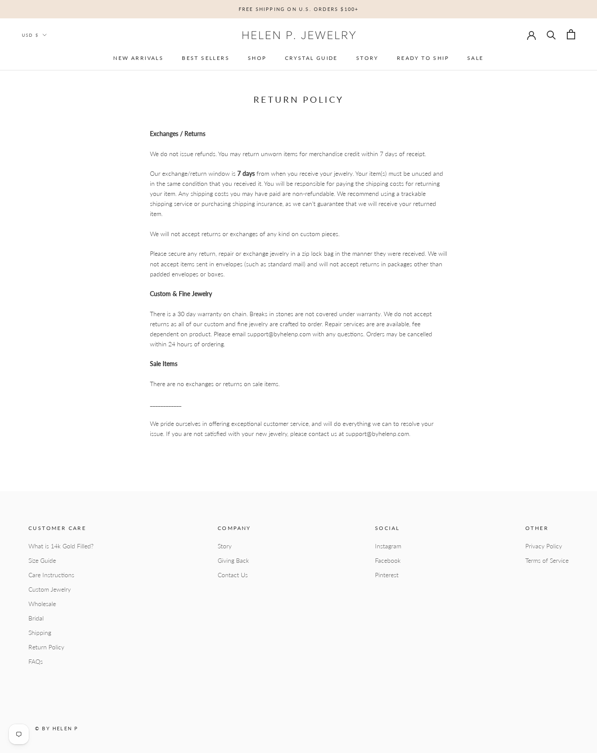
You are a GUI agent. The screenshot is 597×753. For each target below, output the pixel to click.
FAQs (35, 661)
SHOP (257, 58)
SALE (475, 58)
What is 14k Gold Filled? (61, 546)
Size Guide (42, 560)
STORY (367, 58)
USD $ (30, 35)
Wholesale (42, 603)
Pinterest (387, 575)
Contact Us (233, 575)
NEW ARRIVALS (138, 58)
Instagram (388, 546)
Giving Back (233, 560)
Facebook (388, 560)
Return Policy (46, 647)
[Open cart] (571, 34)
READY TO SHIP (423, 58)
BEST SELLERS (205, 58)
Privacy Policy (543, 546)
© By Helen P (56, 728)
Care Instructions (51, 575)
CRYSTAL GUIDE (311, 58)
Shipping (39, 632)
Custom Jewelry (49, 589)
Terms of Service (547, 560)
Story (225, 546)
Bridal (36, 618)
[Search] (551, 34)
